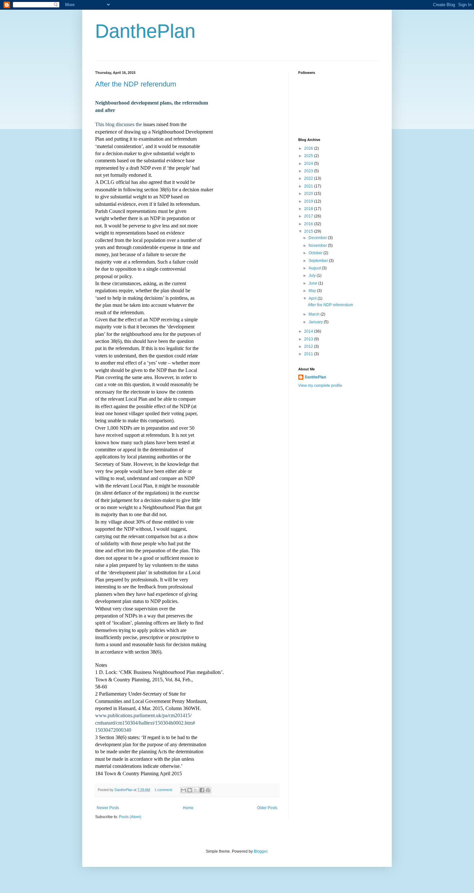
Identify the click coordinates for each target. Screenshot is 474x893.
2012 (309, 346)
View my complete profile (320, 385)
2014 (309, 331)
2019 (309, 201)
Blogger (260, 851)
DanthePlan (145, 31)
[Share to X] (196, 790)
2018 (309, 208)
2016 (309, 224)
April (313, 298)
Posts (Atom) (130, 817)
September (319, 260)
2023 (309, 171)
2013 (309, 339)
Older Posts (267, 808)
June (313, 283)
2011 (309, 354)
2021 (309, 186)
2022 (309, 178)
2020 (309, 193)
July (313, 275)
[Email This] (183, 790)
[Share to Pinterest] (208, 790)
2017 (309, 216)
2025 (309, 156)
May (313, 290)
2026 (309, 148)
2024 (309, 163)
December (318, 238)
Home (188, 808)
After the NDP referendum (135, 84)
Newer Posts (108, 808)
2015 (309, 231)
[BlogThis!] (189, 790)
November (318, 245)
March (315, 314)
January (316, 322)
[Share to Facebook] (202, 790)
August (315, 268)
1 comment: (164, 790)
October (316, 253)
